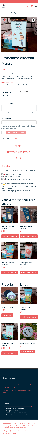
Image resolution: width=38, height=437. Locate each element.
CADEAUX (8, 13)
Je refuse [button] (12, 431)
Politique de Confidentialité (9, 434)
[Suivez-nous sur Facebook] (1, 1)
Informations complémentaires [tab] (19, 152)
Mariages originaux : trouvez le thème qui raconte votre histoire (17, 382)
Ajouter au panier (16, 132)
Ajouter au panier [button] (27, 351)
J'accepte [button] (6, 431)
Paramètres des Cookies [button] (21, 431)
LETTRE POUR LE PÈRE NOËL (9, 388)
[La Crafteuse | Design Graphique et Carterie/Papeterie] (3, 5)
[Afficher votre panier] (32, 5)
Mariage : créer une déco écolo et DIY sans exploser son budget (17, 385)
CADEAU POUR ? (7, 93)
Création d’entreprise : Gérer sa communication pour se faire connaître (17, 392)
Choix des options (9, 272)
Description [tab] (19, 145)
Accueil (3, 13)
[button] (33, 20)
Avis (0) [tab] (19, 158)
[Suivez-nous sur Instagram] (4, 1)
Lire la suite (7, 315)
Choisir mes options (10, 236)
